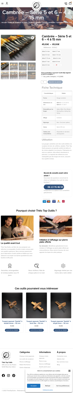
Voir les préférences (62, 386)
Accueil (4, 22)
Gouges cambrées (48, 22)
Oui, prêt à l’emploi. (53, 76)
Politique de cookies (48, 390)
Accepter (34, 386)
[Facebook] (3, 375)
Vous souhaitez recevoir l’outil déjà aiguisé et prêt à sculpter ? (56, 73)
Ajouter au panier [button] (12, 330)
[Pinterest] (13, 375)
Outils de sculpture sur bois (17, 22)
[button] (69, 371)
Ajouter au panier (55, 82)
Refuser (47, 386)
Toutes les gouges (34, 22)
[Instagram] (8, 375)
